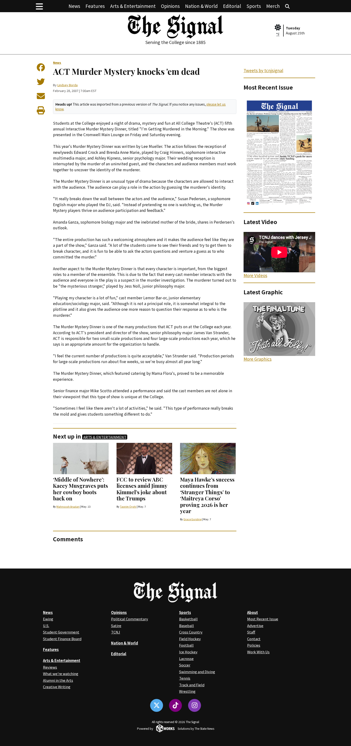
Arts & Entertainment (133, 6)
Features (95, 6)
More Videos (255, 275)
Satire (116, 625)
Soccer (184, 664)
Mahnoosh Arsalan (68, 506)
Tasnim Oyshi (128, 506)
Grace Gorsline (192, 519)
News (74, 6)
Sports (253, 6)
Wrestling (187, 691)
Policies (253, 645)
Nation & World (201, 6)
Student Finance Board (62, 638)
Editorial (232, 6)
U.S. (46, 625)
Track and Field (191, 684)
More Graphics (257, 359)
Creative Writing (56, 686)
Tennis (184, 678)
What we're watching (60, 673)
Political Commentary (129, 618)
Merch (273, 6)
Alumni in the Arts (58, 680)
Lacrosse (186, 658)
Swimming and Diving (197, 671)
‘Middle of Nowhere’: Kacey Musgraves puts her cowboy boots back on (80, 489)
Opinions (170, 6)
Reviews (50, 667)
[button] (39, 6)
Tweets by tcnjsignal (263, 70)
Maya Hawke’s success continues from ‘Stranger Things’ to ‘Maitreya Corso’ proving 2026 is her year (207, 495)
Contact (254, 638)
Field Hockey (190, 638)
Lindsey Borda (67, 85)
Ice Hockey (188, 651)
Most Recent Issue (262, 618)
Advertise (255, 625)
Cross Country (190, 631)
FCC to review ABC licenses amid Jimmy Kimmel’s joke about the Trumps (142, 489)
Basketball (188, 618)
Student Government (61, 631)
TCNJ (115, 631)
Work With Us (258, 651)
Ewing (48, 618)
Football (186, 645)
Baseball (186, 625)
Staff (251, 631)
